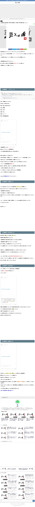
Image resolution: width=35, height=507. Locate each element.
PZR (17, 406)
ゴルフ (1, 425)
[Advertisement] (17, 11)
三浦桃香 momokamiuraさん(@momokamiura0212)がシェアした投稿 (11, 144)
